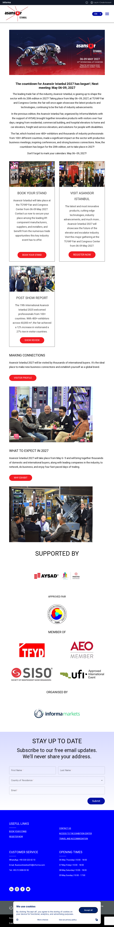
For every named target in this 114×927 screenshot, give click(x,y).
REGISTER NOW (82, 254)
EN (95, 14)
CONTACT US (65, 828)
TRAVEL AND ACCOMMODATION (73, 839)
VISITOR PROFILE (23, 377)
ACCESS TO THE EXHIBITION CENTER (75, 833)
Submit (96, 801)
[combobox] (53, 780)
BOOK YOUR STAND (32, 255)
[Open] (102, 780)
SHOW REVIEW (32, 340)
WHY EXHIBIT (20, 477)
